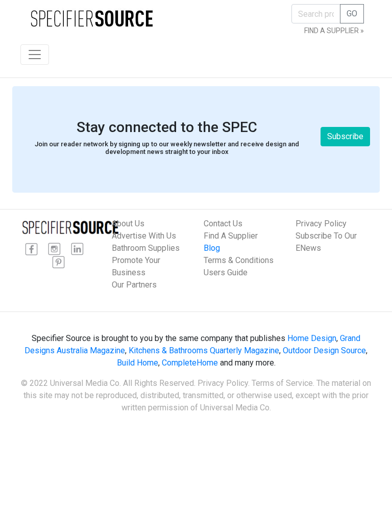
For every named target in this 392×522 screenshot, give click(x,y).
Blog (212, 248)
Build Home (137, 363)
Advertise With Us (144, 236)
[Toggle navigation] (34, 54)
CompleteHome (190, 363)
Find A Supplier (231, 236)
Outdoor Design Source (324, 350)
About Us (128, 223)
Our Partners (134, 285)
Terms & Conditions (239, 260)
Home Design (311, 338)
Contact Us (223, 223)
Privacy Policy (321, 223)
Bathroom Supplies (146, 248)
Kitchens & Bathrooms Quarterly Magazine (204, 350)
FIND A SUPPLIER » (334, 31)
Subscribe (345, 136)
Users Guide (226, 272)
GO (352, 13)
